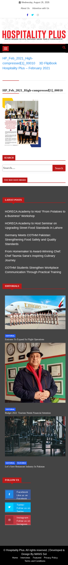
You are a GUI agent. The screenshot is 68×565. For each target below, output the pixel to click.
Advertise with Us (40, 8)
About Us (25, 8)
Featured (21, 463)
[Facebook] (28, 15)
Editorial (10, 336)
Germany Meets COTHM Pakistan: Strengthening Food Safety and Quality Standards (30, 240)
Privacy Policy (51, 557)
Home (15, 557)
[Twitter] (32, 15)
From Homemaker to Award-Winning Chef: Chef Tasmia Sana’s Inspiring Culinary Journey (33, 256)
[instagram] (38, 15)
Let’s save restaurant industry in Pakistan (25, 466)
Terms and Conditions (35, 561)
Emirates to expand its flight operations (24, 339)
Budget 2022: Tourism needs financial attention (28, 413)
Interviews (25, 557)
